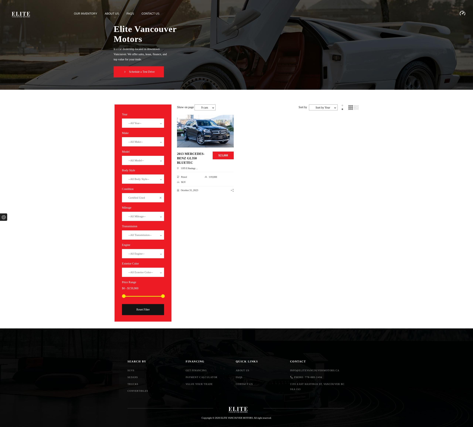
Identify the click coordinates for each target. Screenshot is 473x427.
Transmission (129, 226)
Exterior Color (130, 263)
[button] (139, 71)
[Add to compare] (229, 124)
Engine (126, 244)
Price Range (129, 282)
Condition (128, 189)
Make (125, 133)
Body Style (128, 170)
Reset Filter (143, 309)
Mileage (126, 207)
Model (126, 151)
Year (124, 114)
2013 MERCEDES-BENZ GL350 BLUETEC (191, 158)
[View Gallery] (229, 135)
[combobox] (143, 123)
